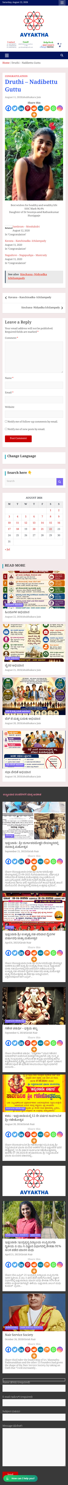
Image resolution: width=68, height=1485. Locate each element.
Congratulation (16, 76)
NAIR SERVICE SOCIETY (17, 1235)
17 (9, 530)
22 (50, 530)
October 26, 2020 (14, 1340)
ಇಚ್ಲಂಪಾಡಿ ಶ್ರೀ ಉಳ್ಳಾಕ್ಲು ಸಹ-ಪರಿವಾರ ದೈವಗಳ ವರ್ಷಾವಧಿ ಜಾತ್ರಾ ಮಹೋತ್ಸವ (30, 937)
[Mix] (47, 108)
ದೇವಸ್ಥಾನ (9, 836)
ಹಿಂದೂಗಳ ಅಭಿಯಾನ (14, 605)
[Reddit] (34, 108)
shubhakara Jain (32, 98)
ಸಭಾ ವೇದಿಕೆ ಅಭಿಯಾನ (14, 765)
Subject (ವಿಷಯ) (11, 1412)
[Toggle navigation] (6, 55)
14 (42, 523)
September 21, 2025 (15, 852)
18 (17, 530)
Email (9, 393)
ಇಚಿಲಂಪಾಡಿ (35, 1235)
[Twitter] (15, 108)
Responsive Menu (62, 3)
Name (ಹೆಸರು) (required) (16, 1383)
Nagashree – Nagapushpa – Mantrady (26, 256)
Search (59, 481)
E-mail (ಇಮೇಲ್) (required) (17, 1397)
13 (34, 523)
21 (42, 530)
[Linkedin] (21, 108)
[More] (34, 115)
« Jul (7, 550)
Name (9, 378)
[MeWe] (40, 108)
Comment (11, 338)
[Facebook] (8, 108)
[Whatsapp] (53, 108)
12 (25, 523)
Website (9, 407)
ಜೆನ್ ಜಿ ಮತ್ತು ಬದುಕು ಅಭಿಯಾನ (18, 711)
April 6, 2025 (12, 943)
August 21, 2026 (13, 670)
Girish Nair (33, 852)
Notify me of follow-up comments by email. (33, 422)
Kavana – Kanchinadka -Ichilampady (25, 241)
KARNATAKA (11, 1327)
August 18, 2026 (13, 777)
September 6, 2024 (15, 1033)
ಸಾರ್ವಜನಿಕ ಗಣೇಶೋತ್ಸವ (15, 1021)
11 (17, 523)
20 (34, 530)
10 (9, 523)
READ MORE (15, 566)
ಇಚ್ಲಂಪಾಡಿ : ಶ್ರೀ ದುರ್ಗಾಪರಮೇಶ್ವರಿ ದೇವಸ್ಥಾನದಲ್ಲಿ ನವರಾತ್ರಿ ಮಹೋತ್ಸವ (31, 845)
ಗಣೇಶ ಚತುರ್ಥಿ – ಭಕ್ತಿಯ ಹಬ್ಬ (21, 1029)
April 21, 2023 (12, 1255)
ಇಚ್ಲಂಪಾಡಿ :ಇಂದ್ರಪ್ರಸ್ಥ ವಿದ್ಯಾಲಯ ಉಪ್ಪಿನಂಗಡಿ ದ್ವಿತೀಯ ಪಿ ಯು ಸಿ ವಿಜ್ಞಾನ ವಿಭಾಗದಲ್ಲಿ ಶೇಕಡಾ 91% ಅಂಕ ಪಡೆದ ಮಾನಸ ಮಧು (33, 1247)
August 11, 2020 (13, 98)
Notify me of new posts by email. (26, 430)
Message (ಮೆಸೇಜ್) (12, 1426)
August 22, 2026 (13, 617)
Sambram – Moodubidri (26, 227)
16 (58, 523)
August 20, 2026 (13, 724)
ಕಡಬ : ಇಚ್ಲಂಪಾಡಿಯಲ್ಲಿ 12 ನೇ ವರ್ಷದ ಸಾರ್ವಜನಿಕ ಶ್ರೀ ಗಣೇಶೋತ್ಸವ (33, 1118)
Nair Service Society (19, 1335)
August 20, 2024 (13, 1125)
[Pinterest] (28, 108)
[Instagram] (60, 108)
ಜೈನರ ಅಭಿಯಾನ (12, 658)
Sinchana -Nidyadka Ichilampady (40, 308)
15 (50, 523)
